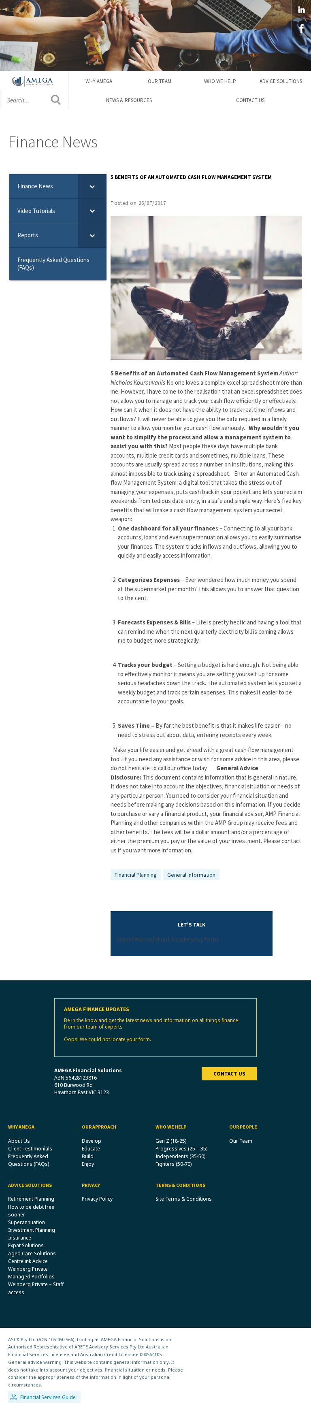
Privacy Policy (97, 1198)
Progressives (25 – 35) (181, 1148)
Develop (91, 1140)
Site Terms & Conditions (184, 1198)
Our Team (159, 81)
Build (88, 1156)
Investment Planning (31, 1230)
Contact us (229, 1073)
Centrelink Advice (28, 1261)
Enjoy (88, 1164)
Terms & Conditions (180, 1185)
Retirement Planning (31, 1198)
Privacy (91, 1185)
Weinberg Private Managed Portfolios (31, 1272)
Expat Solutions (26, 1245)
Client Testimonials (30, 1148)
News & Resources (129, 100)
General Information (191, 874)
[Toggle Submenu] (92, 186)
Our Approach (99, 1127)
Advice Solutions (281, 81)
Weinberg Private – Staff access (36, 1288)
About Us (19, 1140)
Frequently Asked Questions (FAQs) (28, 1160)
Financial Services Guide (48, 1397)
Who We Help (220, 81)
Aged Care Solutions (32, 1253)
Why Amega (98, 81)
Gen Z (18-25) (171, 1140)
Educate (91, 1148)
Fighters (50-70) (174, 1164)
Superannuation (26, 1222)
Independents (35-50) (180, 1156)
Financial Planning (136, 874)
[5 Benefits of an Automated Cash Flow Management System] (206, 287)
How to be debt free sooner (31, 1210)
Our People (243, 1127)
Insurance (19, 1237)
